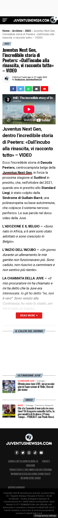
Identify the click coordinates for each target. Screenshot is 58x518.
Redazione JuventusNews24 (28, 79)
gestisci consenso (16, 487)
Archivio (17, 30)
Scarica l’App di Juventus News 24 (23, 461)
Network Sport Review (31, 477)
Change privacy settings (45, 516)
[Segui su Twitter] (22, 452)
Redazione (30, 465)
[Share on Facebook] (13, 88)
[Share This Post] (29, 88)
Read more (27, 315)
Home (6, 30)
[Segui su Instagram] (29, 452)
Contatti (46, 461)
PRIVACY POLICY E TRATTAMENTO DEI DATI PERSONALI (31, 469)
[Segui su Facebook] (16, 452)
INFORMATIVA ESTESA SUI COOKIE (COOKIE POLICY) (30, 473)
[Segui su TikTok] (35, 452)
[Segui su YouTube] (41, 452)
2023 (28, 30)
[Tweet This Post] (21, 88)
